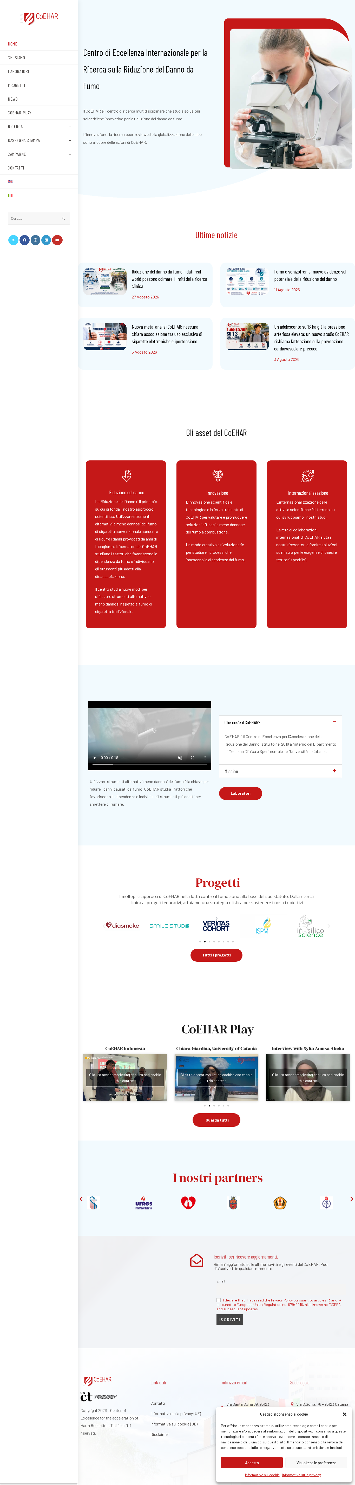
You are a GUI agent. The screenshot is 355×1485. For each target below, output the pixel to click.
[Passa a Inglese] (39, 181)
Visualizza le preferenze (316, 1462)
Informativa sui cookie (262, 1475)
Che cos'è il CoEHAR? (242, 722)
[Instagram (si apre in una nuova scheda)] (35, 240)
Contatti (157, 1403)
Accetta (252, 1462)
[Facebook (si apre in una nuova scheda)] (24, 240)
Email (220, 1281)
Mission (231, 771)
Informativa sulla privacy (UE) (175, 1413)
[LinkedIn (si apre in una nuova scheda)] (46, 240)
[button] (344, 1414)
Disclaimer (159, 1434)
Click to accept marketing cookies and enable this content (135, 1077)
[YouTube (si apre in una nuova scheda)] (57, 240)
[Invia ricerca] (63, 218)
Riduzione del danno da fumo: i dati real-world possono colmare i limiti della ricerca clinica (169, 278)
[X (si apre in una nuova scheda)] (13, 240)
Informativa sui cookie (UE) (174, 1423)
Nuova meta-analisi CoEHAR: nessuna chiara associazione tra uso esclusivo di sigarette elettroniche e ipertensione (167, 333)
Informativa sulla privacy (301, 1475)
